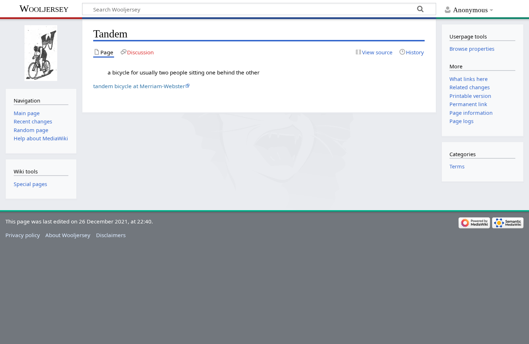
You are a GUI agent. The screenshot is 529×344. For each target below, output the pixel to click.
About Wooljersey (67, 235)
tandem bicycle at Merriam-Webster (139, 86)
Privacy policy (22, 235)
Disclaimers (111, 235)
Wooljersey (43, 8)
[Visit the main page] (41, 53)
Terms (457, 166)
